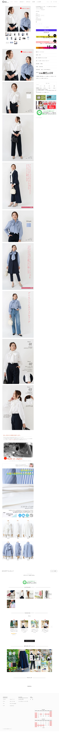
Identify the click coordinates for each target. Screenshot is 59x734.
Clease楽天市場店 (21, 699)
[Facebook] (38, 117)
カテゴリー (16, 1)
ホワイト (37, 15)
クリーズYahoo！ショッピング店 (23, 701)
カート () (55, 1)
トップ (11, 1)
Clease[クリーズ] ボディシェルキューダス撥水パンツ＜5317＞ (34, 630)
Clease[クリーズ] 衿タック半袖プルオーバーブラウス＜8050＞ (45, 630)
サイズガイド (42, 92)
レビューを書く (53, 571)
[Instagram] (32, 699)
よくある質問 (39, 1)
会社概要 (33, 1)
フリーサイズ (38, 19)
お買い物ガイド (22, 1)
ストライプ (42, 15)
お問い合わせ (28, 1)
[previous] (7, 626)
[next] (51, 626)
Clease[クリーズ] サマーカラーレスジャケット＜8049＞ (24, 630)
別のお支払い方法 (46, 32)
